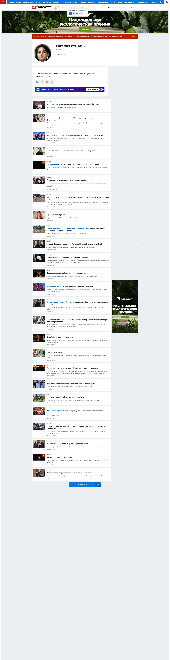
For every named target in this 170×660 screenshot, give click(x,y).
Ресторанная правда (83, 36)
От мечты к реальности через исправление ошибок (66, 180)
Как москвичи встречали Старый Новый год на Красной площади (72, 368)
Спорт (119, 2)
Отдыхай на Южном (97, 36)
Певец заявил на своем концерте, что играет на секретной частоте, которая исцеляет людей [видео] (77, 461)
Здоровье (91, 2)
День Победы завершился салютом (60, 337)
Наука (113, 2)
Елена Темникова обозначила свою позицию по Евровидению (71, 151)
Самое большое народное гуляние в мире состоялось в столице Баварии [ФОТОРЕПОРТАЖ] (71, 415)
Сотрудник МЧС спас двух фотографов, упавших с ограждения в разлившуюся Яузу (77, 198)
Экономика (67, 2)
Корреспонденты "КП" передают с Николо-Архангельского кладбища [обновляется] (75, 218)
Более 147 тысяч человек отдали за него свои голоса (63, 107)
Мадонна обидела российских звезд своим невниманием (69, 473)
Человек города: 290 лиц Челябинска (52, 36)
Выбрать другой (77, 13)
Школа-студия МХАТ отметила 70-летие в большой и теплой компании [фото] (73, 447)
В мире (75, 2)
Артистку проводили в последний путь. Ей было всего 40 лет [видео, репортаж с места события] (76, 308)
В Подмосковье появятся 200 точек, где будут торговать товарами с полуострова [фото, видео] (76, 356)
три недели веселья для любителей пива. (74, 411)
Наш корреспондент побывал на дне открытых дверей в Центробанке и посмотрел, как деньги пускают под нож (76, 124)
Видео (18, 2)
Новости (108, 36)
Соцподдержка (103, 2)
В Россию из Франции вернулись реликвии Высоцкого (67, 258)
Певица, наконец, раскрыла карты (58, 154)
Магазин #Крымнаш (54, 353)
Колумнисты (129, 2)
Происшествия (142, 2)
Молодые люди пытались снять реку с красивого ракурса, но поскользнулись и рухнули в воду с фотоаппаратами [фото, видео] (77, 203)
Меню (3, 2)
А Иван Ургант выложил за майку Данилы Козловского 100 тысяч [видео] (71, 247)
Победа (48, 334)
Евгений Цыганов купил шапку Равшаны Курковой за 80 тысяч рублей (74, 244)
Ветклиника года (70, 36)
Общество (57, 2)
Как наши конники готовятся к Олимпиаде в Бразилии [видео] (68, 233)
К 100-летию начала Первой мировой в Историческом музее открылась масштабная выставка (76, 427)
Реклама (122, 7)
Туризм (48, 408)
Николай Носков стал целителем (59, 457)
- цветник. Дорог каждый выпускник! (67, 444)
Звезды (83, 2)
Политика (47, 2)
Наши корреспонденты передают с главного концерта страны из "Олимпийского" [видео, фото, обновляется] (77, 291)
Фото (12, 2)
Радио (113, 7)
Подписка (132, 7)
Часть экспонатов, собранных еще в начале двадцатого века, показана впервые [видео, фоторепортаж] (76, 432)
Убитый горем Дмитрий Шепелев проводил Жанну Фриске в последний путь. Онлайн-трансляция (77, 321)
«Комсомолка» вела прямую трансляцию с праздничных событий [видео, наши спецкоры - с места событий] (77, 341)
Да (70, 13)
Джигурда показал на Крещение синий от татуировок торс (69, 273)
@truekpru (45, 76)
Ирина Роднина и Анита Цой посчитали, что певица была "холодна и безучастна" (74, 476)
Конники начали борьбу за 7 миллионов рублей (65, 397)
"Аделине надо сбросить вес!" (75, 135)
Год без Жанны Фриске (55, 215)
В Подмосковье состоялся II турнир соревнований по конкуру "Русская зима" (72, 400)
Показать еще (82, 484)
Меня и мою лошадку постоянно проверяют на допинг (76, 229)
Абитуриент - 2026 (117, 36)
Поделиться (63, 55)
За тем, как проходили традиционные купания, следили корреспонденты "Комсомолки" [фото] (76, 168)
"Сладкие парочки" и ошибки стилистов (69, 287)
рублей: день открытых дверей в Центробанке (75, 119)
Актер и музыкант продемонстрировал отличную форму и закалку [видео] (71, 276)
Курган (38, 2)
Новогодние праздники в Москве (54, 380)
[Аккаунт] (167, 2)
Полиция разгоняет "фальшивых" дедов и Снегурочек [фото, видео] (69, 387)
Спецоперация (28, 2)
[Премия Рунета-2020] (59, 7)
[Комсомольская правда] (42, 7)
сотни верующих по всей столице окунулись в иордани (76, 164)
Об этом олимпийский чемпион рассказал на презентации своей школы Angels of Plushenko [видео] (74, 139)
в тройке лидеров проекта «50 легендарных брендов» (72, 104)
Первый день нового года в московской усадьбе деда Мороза (70, 384)
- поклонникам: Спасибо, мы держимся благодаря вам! (77, 303)
